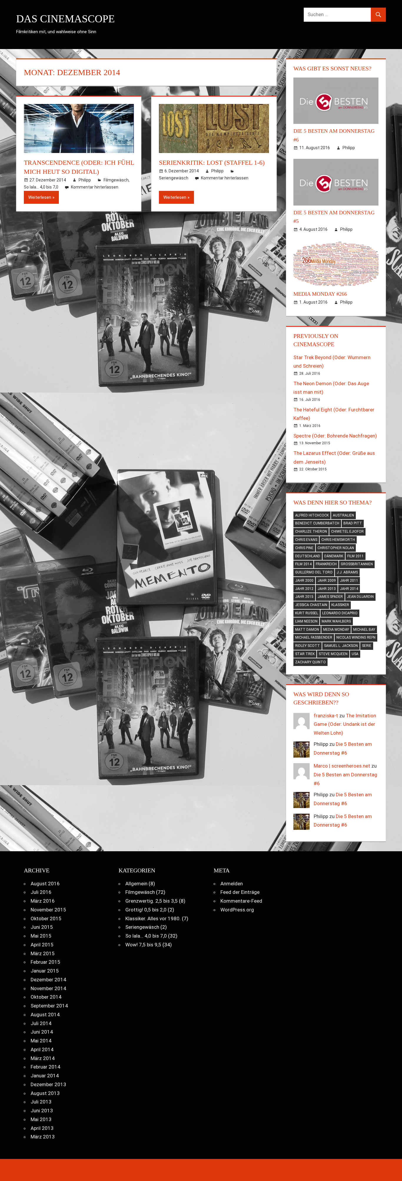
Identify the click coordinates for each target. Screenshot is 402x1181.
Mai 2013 (41, 1119)
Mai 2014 (41, 1041)
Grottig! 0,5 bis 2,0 (146, 910)
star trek (305, 654)
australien (343, 515)
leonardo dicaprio (340, 613)
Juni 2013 (42, 1110)
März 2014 (43, 1058)
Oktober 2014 (46, 997)
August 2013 (45, 1093)
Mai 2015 (41, 936)
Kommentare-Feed (241, 901)
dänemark (333, 556)
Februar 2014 (45, 1067)
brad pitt (352, 523)
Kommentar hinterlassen (94, 187)
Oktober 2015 (46, 918)
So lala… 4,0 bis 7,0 (146, 936)
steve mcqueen (333, 654)
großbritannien (357, 564)
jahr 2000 (304, 580)
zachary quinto (310, 662)
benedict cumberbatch (317, 523)
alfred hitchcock (312, 515)
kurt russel (306, 613)
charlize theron (311, 531)
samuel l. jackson (341, 646)
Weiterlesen (39, 197)
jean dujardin (360, 597)
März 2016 (43, 901)
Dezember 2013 (48, 1084)
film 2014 (303, 564)
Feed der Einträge (240, 892)
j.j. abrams (347, 572)
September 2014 (49, 1006)
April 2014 (42, 1049)
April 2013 (42, 1128)
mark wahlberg (336, 621)
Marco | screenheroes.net (342, 766)
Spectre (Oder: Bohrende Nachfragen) (335, 436)
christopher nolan (336, 548)
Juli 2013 (41, 1102)
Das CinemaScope (65, 19)
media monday (336, 629)
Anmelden (231, 883)
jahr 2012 (304, 589)
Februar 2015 (45, 962)
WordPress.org (237, 910)
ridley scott (307, 646)
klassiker (340, 605)
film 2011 (355, 556)
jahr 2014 (349, 589)
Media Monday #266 (320, 294)
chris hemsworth (338, 540)
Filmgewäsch (116, 180)
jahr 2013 (327, 589)
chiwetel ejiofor (347, 531)
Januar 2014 (45, 1076)
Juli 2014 (41, 1023)
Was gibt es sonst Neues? (332, 68)
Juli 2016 (41, 892)
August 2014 (45, 1014)
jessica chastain (311, 605)
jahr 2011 (349, 580)
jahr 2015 (304, 597)
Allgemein (136, 883)
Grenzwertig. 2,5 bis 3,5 (151, 901)
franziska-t (326, 716)
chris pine (304, 548)
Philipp (85, 180)
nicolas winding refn (356, 637)
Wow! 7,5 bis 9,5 (143, 945)
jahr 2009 (327, 580)
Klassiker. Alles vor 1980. (153, 918)
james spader (330, 597)
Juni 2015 (42, 927)
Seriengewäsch (173, 178)
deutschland (307, 556)
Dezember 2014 (48, 980)
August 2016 (45, 883)
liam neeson (306, 621)
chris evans (306, 540)
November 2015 (48, 910)
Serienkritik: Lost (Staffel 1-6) (212, 162)
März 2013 (43, 1137)
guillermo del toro (314, 572)
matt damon (307, 629)
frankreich (326, 564)
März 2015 (43, 953)
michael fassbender (313, 637)
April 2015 (42, 945)
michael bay (364, 629)
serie (366, 646)
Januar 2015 (45, 971)
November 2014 (48, 988)
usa (355, 654)
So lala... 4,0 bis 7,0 (41, 187)
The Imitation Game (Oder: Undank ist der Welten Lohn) (345, 724)
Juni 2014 (42, 1032)
